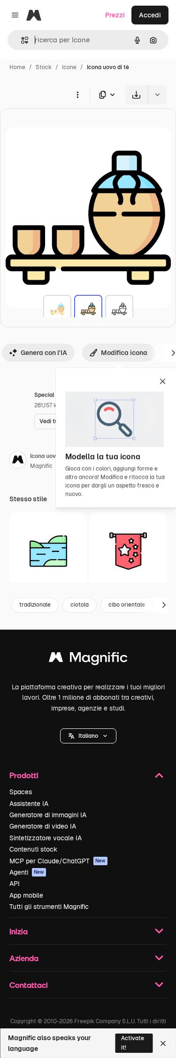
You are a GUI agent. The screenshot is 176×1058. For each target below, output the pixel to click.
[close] (163, 382)
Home (17, 67)
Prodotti (23, 775)
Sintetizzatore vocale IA (45, 838)
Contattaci (28, 985)
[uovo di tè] (57, 309)
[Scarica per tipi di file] (107, 94)
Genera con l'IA (44, 352)
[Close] (163, 1043)
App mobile (26, 895)
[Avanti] (163, 605)
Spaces (20, 792)
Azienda (23, 958)
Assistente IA (28, 803)
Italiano (88, 736)
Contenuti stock (33, 849)
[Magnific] (88, 659)
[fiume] (48, 551)
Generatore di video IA (42, 826)
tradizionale (35, 604)
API (14, 883)
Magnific (41, 466)
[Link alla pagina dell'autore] (17, 461)
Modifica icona (124, 352)
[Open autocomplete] (21, 40)
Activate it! (132, 1042)
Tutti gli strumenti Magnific (49, 906)
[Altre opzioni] (77, 94)
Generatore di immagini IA (47, 815)
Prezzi (115, 15)
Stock (44, 67)
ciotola (79, 604)
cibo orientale (126, 604)
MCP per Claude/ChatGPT (57, 861)
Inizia (18, 931)
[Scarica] (136, 94)
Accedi (150, 15)
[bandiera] (128, 551)
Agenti (26, 872)
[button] (88, 735)
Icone (69, 67)
